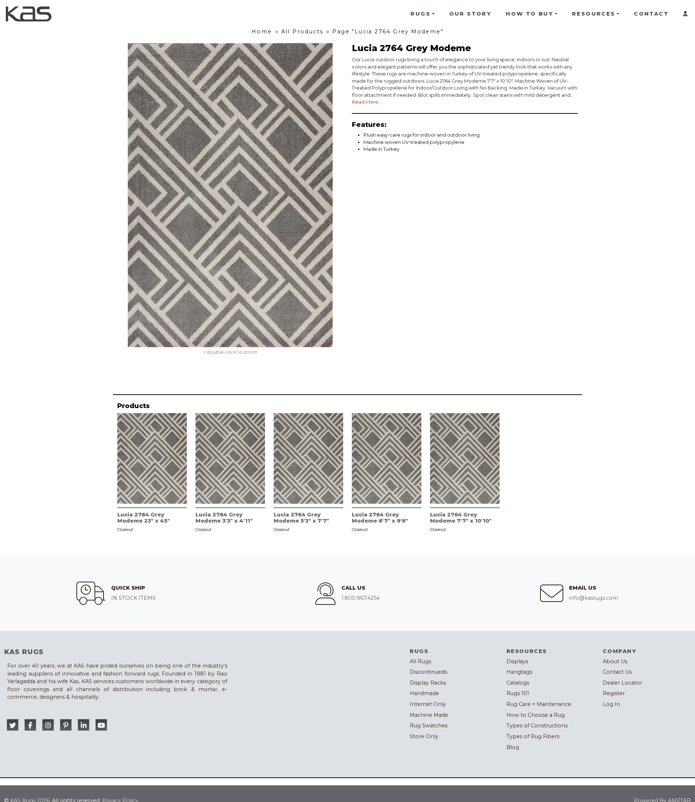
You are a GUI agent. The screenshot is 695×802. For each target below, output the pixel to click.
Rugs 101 (517, 693)
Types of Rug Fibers (532, 736)
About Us (615, 661)
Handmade (424, 693)
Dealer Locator (622, 683)
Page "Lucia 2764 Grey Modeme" (387, 31)
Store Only (424, 736)
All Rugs (420, 661)
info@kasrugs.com (593, 598)
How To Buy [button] (529, 14)
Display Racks (428, 683)
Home (262, 31)
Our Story (470, 14)
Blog (512, 747)
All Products (302, 31)
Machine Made (429, 715)
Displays (517, 661)
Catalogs (517, 683)
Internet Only (428, 704)
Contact (651, 14)
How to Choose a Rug (535, 715)
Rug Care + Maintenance (538, 704)
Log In (611, 704)
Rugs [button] (420, 14)
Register (614, 693)
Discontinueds (428, 672)
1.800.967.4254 (360, 598)
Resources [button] (593, 14)
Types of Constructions (537, 725)
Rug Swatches (428, 725)
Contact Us (617, 672)
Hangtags (519, 672)
